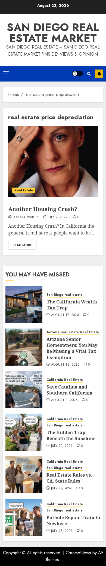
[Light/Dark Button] (77, 73)
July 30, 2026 (62, 446)
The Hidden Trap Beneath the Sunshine (70, 435)
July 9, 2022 (57, 217)
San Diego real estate (64, 295)
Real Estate (23, 190)
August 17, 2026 (65, 315)
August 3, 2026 (64, 400)
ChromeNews (78, 553)
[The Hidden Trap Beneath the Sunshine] (23, 432)
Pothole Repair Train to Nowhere (73, 520)
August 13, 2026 (65, 365)
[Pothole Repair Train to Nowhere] (23, 517)
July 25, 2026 (62, 531)
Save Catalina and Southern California (69, 390)
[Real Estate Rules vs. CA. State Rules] (23, 474)
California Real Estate (64, 380)
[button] (6, 73)
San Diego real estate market (53, 32)
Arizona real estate (62, 332)
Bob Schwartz (25, 217)
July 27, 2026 (62, 488)
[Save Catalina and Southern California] (23, 389)
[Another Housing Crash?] (53, 161)
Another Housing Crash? (42, 209)
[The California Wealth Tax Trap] (23, 304)
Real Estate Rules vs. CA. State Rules (69, 478)
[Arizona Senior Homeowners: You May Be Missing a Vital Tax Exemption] (23, 347)
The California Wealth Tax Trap (71, 305)
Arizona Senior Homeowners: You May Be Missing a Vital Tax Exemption (71, 348)
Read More (22, 245)
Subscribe (99, 74)
